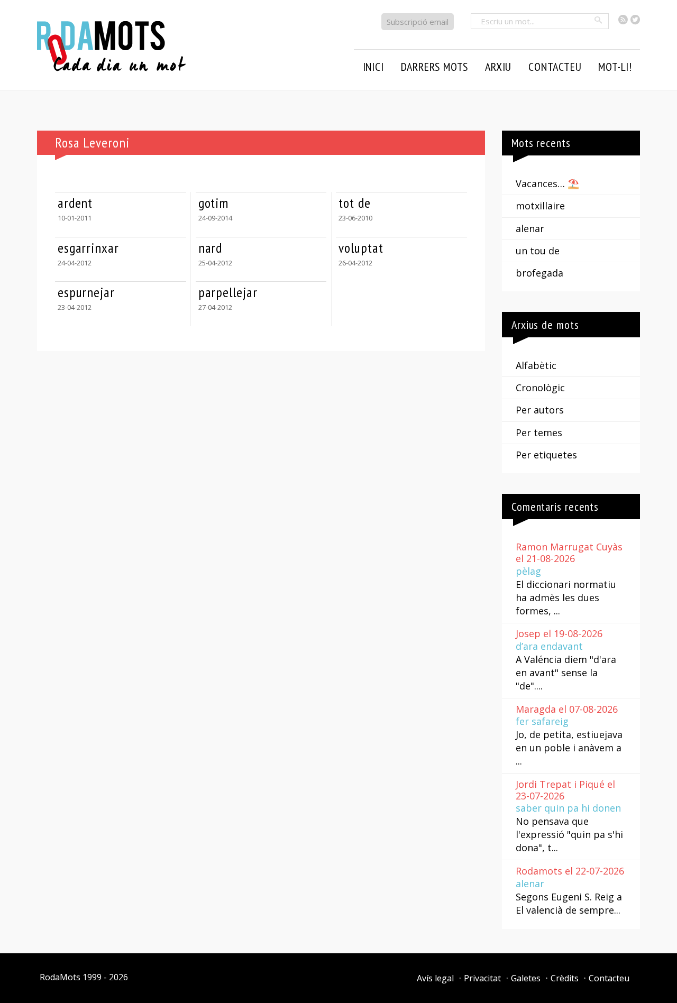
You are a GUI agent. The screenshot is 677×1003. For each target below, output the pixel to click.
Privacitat (482, 978)
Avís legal (435, 978)
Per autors (540, 409)
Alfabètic (536, 365)
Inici (373, 66)
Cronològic (540, 387)
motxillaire (540, 205)
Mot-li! (615, 66)
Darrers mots (435, 66)
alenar (530, 228)
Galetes (526, 978)
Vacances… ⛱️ (547, 183)
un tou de (538, 250)
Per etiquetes (546, 454)
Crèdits (565, 978)
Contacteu (609, 978)
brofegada (539, 272)
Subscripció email (418, 21)
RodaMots (60, 977)
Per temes (539, 432)
